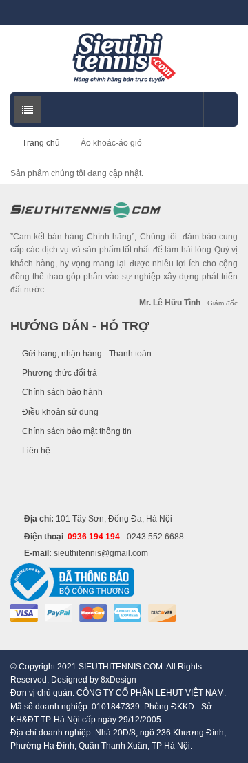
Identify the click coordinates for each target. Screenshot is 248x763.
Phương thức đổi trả (59, 373)
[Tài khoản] (222, 12)
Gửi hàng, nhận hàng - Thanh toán (87, 353)
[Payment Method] (24, 612)
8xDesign (118, 680)
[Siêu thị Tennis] (124, 58)
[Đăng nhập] (191, 12)
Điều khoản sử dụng (60, 412)
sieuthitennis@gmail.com (101, 553)
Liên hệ (36, 450)
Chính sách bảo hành (62, 392)
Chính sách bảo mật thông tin (77, 431)
